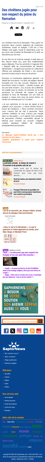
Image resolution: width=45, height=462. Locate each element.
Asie (4, 422)
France (7, 427)
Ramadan (7, 410)
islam (37, 426)
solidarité (22, 446)
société (10, 445)
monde (24, 431)
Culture (6, 377)
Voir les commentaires (12, 152)
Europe (39, 421)
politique (25, 436)
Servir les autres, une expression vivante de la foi (27, 180)
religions (35, 440)
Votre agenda (8, 397)
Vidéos (6, 387)
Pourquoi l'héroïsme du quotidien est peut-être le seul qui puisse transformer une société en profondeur (27, 192)
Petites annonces (9, 401)
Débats (6, 380)
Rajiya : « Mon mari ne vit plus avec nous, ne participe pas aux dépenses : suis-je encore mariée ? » (22, 276)
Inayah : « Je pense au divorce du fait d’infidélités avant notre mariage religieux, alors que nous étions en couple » (21, 270)
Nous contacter (9, 357)
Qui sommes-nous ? (11, 353)
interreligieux (25, 427)
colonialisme (20, 422)
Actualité (7, 374)
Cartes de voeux (9, 407)
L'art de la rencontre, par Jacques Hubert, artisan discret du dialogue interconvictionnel (22, 211)
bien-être (11, 422)
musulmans (10, 436)
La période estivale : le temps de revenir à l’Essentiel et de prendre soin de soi (19, 164)
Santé (6, 383)
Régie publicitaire (10, 360)
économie (30, 422)
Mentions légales (10, 363)
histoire (15, 426)
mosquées (37, 431)
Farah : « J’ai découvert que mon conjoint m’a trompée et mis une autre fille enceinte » (20, 253)
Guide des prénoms (10, 404)
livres (13, 432)
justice (5, 432)
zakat (29, 447)
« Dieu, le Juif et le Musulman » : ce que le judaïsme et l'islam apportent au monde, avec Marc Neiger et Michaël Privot (21, 229)
